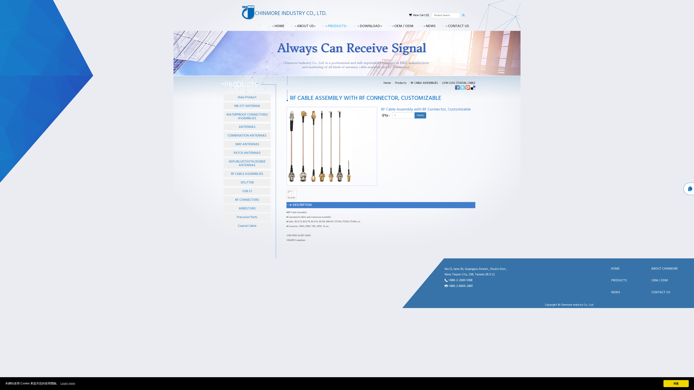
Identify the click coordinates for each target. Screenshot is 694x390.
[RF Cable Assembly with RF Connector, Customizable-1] (291, 194)
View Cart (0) (420, 15)
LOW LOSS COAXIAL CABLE (458, 83)
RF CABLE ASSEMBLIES (247, 174)
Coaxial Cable (247, 226)
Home (279, 26)
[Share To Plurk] (468, 87)
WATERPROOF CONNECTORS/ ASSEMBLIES (247, 116)
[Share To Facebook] (457, 87)
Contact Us (458, 26)
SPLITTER (247, 182)
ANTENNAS (247, 127)
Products (400, 83)
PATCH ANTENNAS (247, 153)
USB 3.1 (247, 191)
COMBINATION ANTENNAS (247, 135)
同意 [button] (676, 383)
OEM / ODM (403, 26)
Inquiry (420, 115)
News (431, 26)
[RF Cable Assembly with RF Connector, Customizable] (319, 146)
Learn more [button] (68, 383)
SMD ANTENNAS (247, 144)
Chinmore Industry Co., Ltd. (291, 13)
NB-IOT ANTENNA (247, 106)
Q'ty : (385, 115)
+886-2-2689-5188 (460, 280)
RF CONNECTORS (247, 200)
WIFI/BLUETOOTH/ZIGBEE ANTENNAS (247, 163)
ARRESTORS (247, 208)
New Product (247, 97)
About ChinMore (664, 268)
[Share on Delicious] (473, 87)
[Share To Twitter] (462, 87)
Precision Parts (247, 217)
